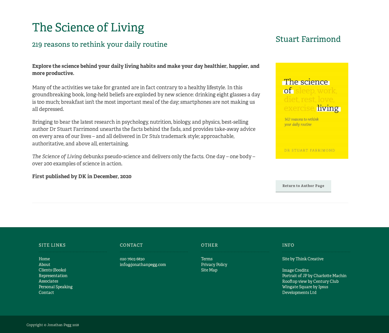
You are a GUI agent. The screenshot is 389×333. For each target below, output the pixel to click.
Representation (53, 275)
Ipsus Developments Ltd (305, 289)
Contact (46, 292)
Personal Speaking (56, 286)
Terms (206, 258)
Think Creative (310, 258)
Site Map (209, 270)
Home (44, 258)
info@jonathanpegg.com (143, 264)
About (44, 264)
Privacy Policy (214, 264)
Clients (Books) (52, 270)
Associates (48, 281)
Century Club (326, 281)
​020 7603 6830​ (132, 258)
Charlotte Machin (330, 275)
